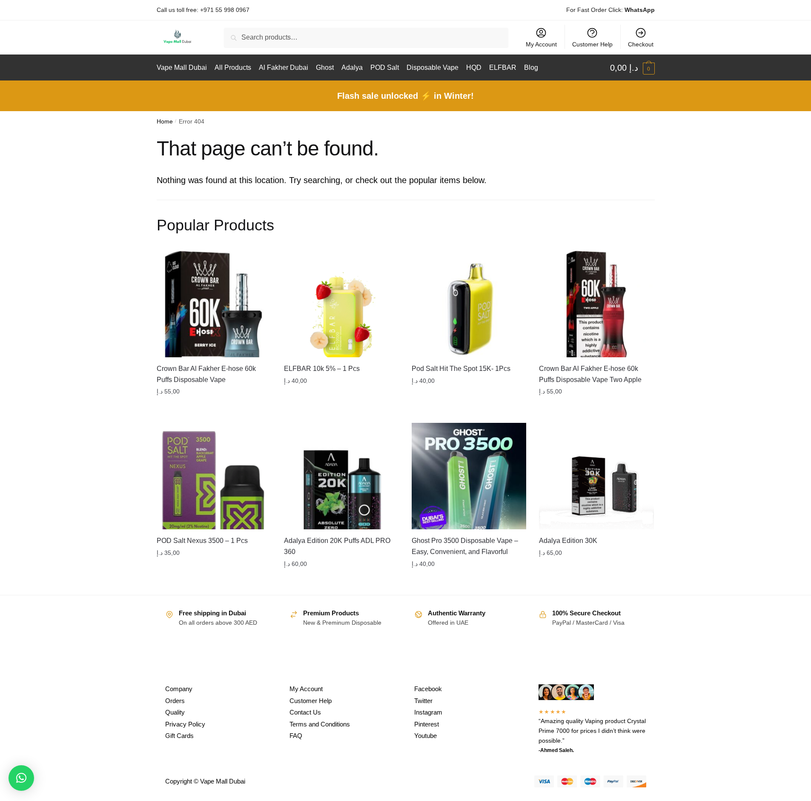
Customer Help (592, 44)
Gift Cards (179, 735)
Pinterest (426, 724)
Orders (175, 700)
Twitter (423, 700)
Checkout (640, 44)
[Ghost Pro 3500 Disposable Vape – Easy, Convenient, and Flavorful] (469, 476)
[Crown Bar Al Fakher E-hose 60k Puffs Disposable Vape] (214, 304)
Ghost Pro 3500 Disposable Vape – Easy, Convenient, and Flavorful (465, 546)
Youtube (425, 735)
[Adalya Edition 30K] (596, 476)
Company (178, 688)
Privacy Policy (185, 724)
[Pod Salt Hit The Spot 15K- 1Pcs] (469, 304)
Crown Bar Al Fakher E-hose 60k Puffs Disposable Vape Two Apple (590, 374)
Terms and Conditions (319, 724)
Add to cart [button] (596, 408)
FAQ (295, 735)
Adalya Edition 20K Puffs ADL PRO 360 (337, 546)
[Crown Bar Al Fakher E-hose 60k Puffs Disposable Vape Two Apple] (596, 304)
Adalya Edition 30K (568, 540)
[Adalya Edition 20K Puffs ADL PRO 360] (341, 476)
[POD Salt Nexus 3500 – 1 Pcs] (214, 476)
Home (165, 121)
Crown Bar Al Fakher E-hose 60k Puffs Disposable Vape (206, 374)
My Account (541, 44)
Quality (175, 712)
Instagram (428, 712)
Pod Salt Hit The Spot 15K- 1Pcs (461, 368)
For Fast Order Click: (610, 9)
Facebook (428, 688)
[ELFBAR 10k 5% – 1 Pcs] (341, 304)
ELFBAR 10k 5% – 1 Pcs (322, 368)
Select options (214, 408)
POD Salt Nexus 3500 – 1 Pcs (202, 540)
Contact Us (305, 712)
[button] (21, 778)
